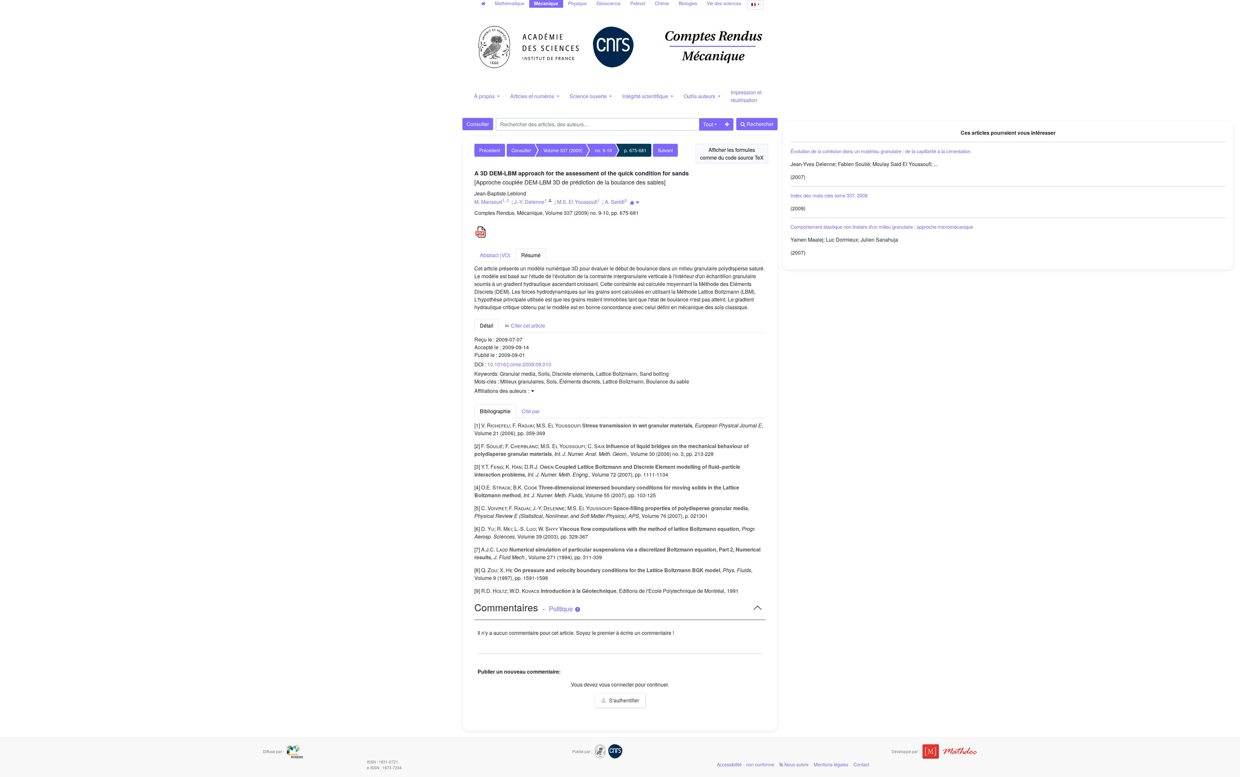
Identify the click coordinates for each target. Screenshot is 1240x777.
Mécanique (546, 3)
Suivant (665, 150)
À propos (485, 96)
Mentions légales (831, 764)
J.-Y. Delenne (529, 201)
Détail (486, 325)
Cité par (531, 411)
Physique (577, 3)
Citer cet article (527, 325)
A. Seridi (615, 201)
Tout (708, 124)
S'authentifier (623, 700)
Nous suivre (796, 764)
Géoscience (608, 3)
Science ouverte (589, 96)
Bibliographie (495, 411)
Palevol (637, 3)
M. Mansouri (488, 201)
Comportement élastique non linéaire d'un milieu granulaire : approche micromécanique (881, 226)
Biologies (688, 3)
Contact (861, 764)
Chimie (662, 3)
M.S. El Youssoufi (577, 201)
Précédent (489, 150)
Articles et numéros (532, 96)
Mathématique (509, 3)
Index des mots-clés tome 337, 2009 (828, 195)
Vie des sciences (724, 3)
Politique (561, 608)
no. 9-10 (603, 150)
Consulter (478, 124)
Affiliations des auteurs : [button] (502, 390)
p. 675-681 (635, 150)
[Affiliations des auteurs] (635, 202)
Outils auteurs (700, 96)
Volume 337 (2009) (563, 150)
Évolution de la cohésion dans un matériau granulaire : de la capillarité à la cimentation (880, 151)
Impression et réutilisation (746, 96)
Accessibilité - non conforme (745, 764)
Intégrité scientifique (645, 96)
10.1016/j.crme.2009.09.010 (519, 364)
